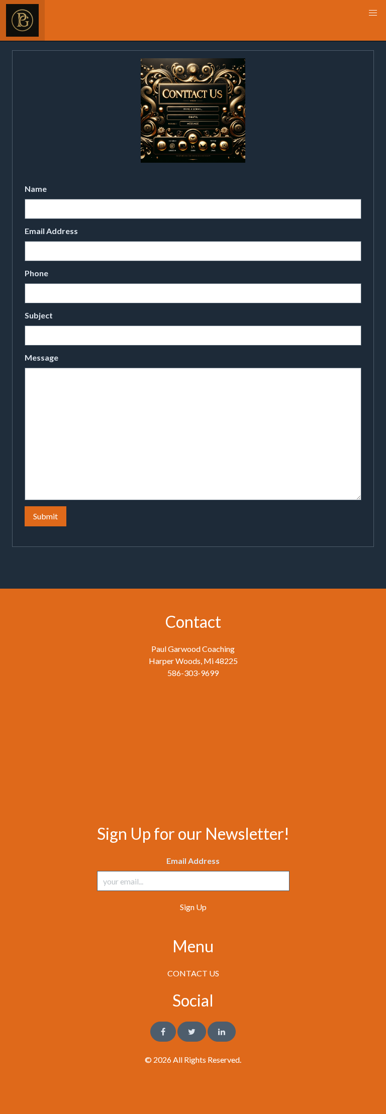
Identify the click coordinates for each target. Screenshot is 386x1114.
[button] (373, 13)
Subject (39, 315)
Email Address (51, 231)
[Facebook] (163, 1032)
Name (36, 188)
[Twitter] (191, 1032)
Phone (36, 273)
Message (41, 357)
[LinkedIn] (222, 1032)
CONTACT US (193, 973)
